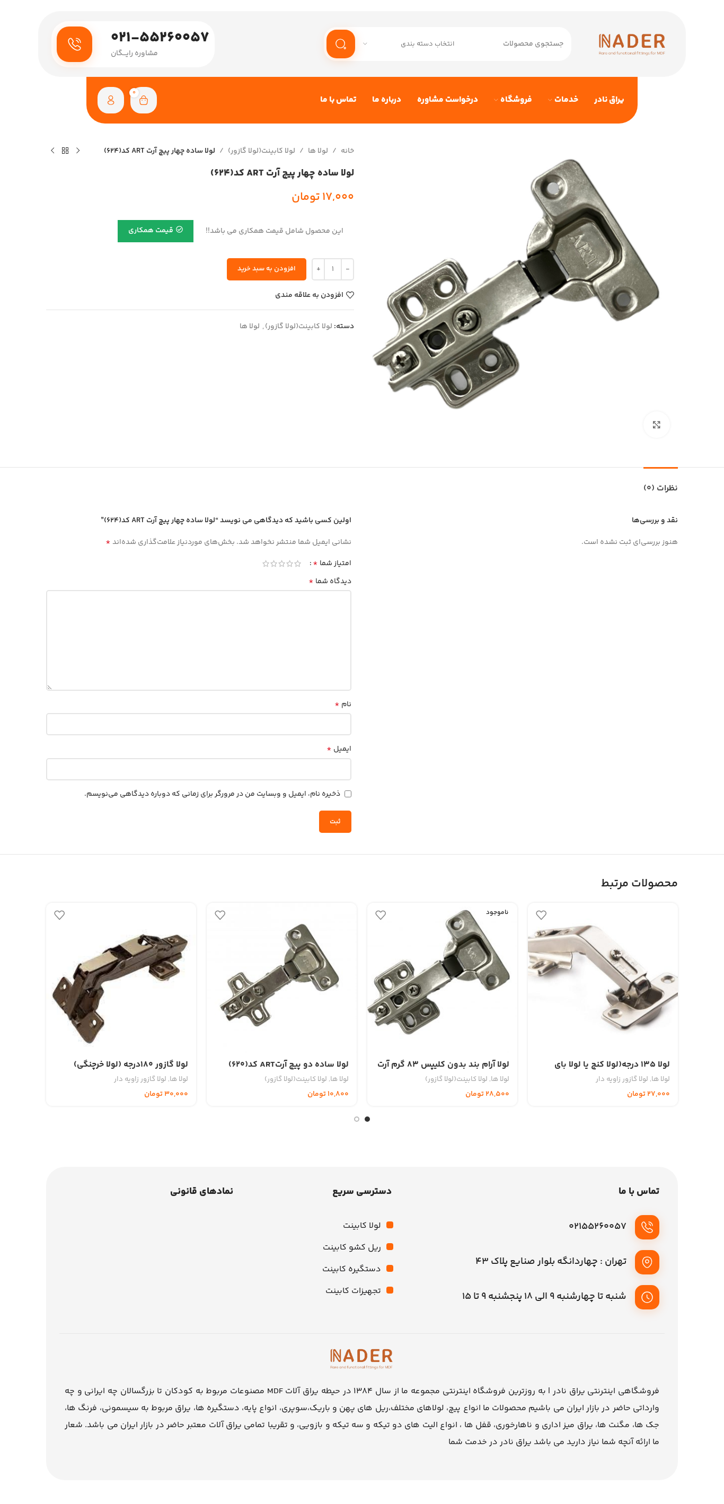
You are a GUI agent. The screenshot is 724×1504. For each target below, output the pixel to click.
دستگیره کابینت (351, 1269)
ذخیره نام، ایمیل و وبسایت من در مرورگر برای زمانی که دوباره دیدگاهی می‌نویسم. (212, 794)
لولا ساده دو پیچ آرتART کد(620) (288, 1064)
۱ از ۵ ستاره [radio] (298, 563)
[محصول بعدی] (52, 151)
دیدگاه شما (329, 581)
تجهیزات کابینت (353, 1291)
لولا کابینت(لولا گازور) (261, 151)
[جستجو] (340, 44)
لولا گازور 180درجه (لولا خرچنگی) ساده (131, 1070)
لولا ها (318, 151)
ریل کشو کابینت (352, 1247)
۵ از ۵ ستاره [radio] (266, 563)
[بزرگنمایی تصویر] (656, 424)
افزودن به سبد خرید (266, 268)
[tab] (660, 483)
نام (342, 704)
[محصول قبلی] (78, 151)
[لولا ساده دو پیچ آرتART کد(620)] (282, 978)
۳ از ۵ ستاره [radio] (282, 563)
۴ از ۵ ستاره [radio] (274, 563)
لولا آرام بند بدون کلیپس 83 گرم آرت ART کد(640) (443, 1070)
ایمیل (338, 749)
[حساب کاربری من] (110, 100)
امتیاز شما (332, 563)
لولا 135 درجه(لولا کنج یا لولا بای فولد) (612, 1070)
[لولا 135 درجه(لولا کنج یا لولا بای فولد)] (603, 978)
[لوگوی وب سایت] (633, 44)
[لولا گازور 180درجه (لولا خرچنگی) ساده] (121, 978)
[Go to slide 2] (356, 1119)
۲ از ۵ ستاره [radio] (290, 563)
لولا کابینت (362, 1226)
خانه (347, 151)
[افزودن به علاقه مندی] (541, 915)
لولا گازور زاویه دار (622, 1080)
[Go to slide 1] (367, 1119)
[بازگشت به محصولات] (65, 151)
